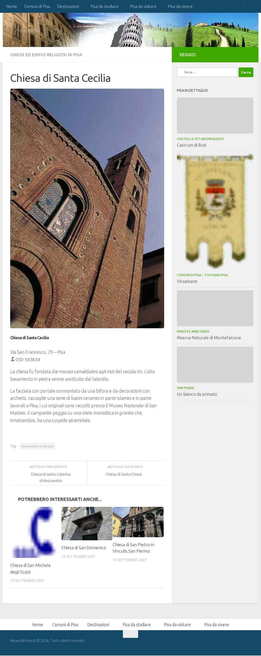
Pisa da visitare (143, 6)
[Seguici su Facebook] (248, 54)
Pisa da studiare (104, 6)
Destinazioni (68, 6)
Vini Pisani (185, 388)
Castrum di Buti (191, 145)
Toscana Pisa (216, 275)
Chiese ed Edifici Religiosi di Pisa (46, 54)
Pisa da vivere (180, 6)
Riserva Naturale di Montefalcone (209, 337)
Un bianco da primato (197, 394)
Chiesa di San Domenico (83, 547)
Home (11, 6)
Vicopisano (187, 281)
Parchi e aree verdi (193, 331)
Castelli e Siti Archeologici (200, 138)
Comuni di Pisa (37, 6)
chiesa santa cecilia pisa (37, 446)
